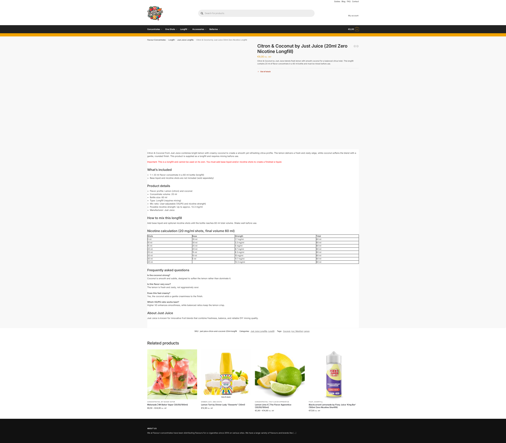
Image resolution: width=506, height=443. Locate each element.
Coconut (286, 331)
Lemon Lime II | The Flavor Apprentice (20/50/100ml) (273, 406)
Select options (172, 413)
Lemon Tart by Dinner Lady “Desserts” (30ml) (223, 404)
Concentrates (153, 402)
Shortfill (318, 402)
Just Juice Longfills (185, 40)
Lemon (307, 331)
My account (353, 15)
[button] (353, 29)
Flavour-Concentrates (156, 40)
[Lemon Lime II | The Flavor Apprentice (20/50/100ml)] (280, 374)
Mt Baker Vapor (168, 402)
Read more (226, 413)
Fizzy (311, 402)
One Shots (217, 402)
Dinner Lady (206, 402)
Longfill (171, 40)
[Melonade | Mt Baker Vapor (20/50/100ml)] (172, 374)
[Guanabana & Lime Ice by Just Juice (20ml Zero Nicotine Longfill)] (354, 46)
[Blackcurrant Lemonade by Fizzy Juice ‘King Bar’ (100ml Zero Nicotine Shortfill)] (334, 374)
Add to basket (333, 416)
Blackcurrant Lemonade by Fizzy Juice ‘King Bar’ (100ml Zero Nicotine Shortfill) (332, 406)
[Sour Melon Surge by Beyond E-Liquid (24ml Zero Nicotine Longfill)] (357, 46)
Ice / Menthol (297, 331)
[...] (294, 433)
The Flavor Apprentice (279, 402)
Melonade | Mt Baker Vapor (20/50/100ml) (167, 404)
